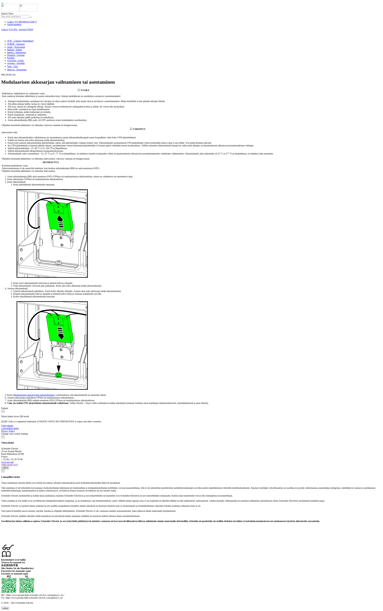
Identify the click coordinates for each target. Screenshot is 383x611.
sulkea (5, 468)
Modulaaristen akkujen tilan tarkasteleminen (34, 395)
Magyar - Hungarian (16, 69)
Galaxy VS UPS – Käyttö (13, 29)
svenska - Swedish (16, 63)
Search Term (7, 13)
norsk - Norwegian (16, 47)
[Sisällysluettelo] (2, 33)
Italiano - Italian (14, 49)
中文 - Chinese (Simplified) (20, 41)
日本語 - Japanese (16, 44)
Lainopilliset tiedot (10, 428)
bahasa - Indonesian (16, 52)
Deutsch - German (16, 55)
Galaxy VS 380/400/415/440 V (22, 22)
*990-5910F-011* (9, 464)
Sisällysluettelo (14, 24)
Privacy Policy (8, 431)
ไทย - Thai (12, 66)
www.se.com (7, 462)
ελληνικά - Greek (15, 60)
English (10, 58)
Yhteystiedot (7, 425)
